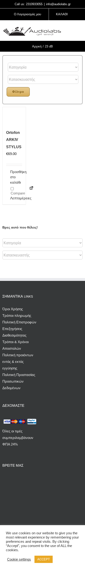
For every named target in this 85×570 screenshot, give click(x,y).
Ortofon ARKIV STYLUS (13, 140)
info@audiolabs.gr (58, 4)
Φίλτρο (18, 91)
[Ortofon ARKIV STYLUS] (14, 117)
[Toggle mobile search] (72, 31)
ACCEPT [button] (43, 559)
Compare (17, 193)
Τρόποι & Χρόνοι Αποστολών (15, 345)
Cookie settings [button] (19, 559)
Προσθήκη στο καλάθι (12, 177)
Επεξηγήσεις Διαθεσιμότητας (14, 332)
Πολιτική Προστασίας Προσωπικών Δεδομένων (18, 381)
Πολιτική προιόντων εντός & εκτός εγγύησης (17, 361)
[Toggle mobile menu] (81, 31)
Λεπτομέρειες (12, 198)
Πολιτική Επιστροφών (19, 322)
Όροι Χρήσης (12, 309)
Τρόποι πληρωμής (16, 316)
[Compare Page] (29, 191)
